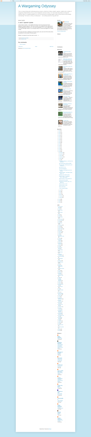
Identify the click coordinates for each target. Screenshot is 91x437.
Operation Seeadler (60, 273)
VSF (59, 323)
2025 (59, 132)
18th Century (60, 212)
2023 (59, 135)
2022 (59, 136)
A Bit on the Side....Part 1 (63, 185)
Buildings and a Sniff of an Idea (64, 174)
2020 (59, 139)
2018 (59, 142)
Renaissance (60, 286)
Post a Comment (22, 44)
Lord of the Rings (61, 256)
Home (36, 46)
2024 (59, 133)
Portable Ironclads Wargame (59, 279)
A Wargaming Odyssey (37, 6)
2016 (59, 145)
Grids (59, 246)
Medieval (59, 260)
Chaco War (60, 231)
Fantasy (59, 241)
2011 (59, 199)
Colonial (59, 232)
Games (59, 245)
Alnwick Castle (60, 338)
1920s (59, 214)
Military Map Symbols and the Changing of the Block (67, 59)
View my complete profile (61, 31)
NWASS (59, 271)
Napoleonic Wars (61, 268)
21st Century (60, 220)
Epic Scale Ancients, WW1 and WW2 (65, 163)
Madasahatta (60, 258)
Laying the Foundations (60, 255)
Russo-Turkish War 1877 (60, 294)
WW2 (59, 330)
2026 (59, 130)
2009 (59, 202)
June (60, 190)
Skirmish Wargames (60, 301)
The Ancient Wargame (63, 168)
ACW (59, 221)
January (60, 197)
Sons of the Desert (60, 303)
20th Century (60, 219)
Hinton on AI (59, 387)
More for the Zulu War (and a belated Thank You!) (67, 112)
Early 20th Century (60, 240)
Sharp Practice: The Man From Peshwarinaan (60, 360)
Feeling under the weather (63, 180)
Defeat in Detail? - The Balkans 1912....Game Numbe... (64, 177)
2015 (59, 146)
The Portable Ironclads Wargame (60, 311)
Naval (59, 270)
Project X (59, 281)
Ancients (59, 227)
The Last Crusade (59, 308)
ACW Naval (60, 225)
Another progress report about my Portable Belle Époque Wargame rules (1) (60, 346)
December (61, 152)
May (60, 191)
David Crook (66, 21)
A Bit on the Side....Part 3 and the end (65, 178)
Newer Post (20, 46)
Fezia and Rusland (60, 243)
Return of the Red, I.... (62, 186)
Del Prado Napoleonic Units (61, 236)
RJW (59, 288)
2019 (59, 141)
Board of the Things (66, 96)
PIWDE (59, 277)
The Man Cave (60, 364)
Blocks (59, 230)
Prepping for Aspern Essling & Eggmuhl (60, 380)
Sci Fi (59, 296)
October (60, 155)
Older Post (51, 46)
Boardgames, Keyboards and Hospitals (67, 104)
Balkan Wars (60, 228)
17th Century (60, 210)
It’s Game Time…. (66, 120)
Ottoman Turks (60, 275)
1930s (59, 215)
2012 (59, 151)
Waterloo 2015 (60, 324)
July (60, 159)
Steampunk (60, 306)
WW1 (59, 329)
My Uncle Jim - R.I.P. (62, 167)
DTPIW (59, 238)
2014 (59, 148)
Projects (59, 283)
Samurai (59, 295)
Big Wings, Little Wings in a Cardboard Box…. (67, 74)
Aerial (59, 226)
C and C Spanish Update (63, 188)
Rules (59, 292)
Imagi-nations (60, 249)
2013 (59, 149)
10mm (59, 208)
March (60, 194)
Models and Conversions (60, 266)
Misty (59, 264)
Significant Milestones (60, 298)
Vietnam (59, 322)
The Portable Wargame (60, 314)
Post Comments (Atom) (27, 48)
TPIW (59, 319)
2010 (59, 200)
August (60, 158)
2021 (59, 138)
